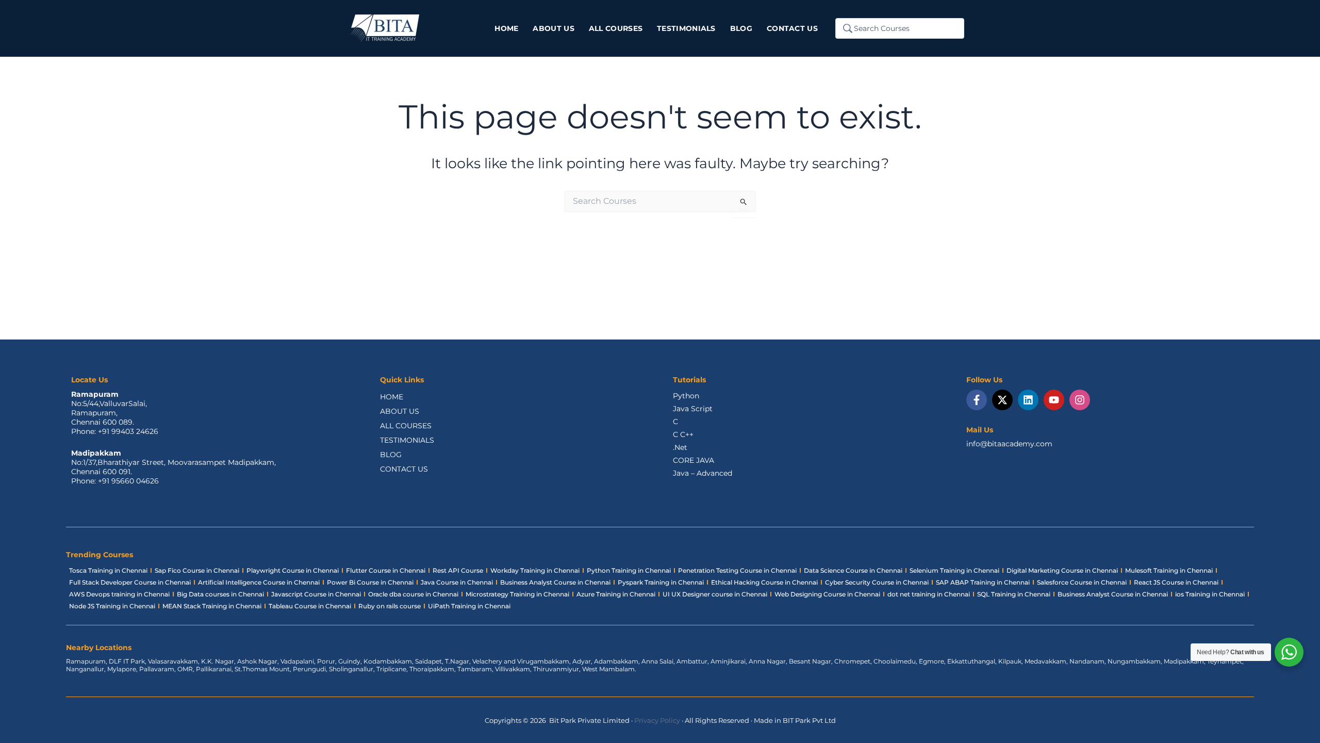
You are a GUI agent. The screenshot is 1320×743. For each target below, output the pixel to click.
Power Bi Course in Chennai (370, 582)
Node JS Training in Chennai (112, 606)
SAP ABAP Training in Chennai (983, 582)
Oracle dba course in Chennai (413, 594)
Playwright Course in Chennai (292, 570)
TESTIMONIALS (407, 440)
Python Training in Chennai (629, 570)
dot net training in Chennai (928, 594)
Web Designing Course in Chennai (827, 594)
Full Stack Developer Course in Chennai (130, 582)
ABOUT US (399, 411)
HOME (391, 396)
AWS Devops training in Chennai (119, 594)
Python (686, 395)
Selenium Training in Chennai (954, 570)
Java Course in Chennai (457, 582)
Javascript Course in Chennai (316, 594)
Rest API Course (458, 570)
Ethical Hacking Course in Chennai (764, 582)
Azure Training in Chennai (615, 594)
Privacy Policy (657, 720)
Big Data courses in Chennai (220, 594)
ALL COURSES (406, 425)
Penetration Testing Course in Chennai (737, 570)
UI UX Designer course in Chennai (715, 594)
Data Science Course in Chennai (853, 570)
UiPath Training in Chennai (469, 606)
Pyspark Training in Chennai (661, 582)
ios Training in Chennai (1210, 594)
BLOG (391, 454)
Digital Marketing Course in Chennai (1062, 570)
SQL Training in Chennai (1013, 594)
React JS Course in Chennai (1176, 582)
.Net (680, 447)
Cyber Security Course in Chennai (877, 582)
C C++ (683, 434)
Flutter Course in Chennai (385, 570)
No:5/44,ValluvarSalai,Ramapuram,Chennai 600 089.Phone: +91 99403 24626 (114, 417)
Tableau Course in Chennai (310, 606)
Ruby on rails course (389, 606)
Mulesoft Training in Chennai (1169, 570)
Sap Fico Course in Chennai (197, 570)
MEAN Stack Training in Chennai (211, 606)
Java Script (693, 408)
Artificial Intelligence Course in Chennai (259, 582)
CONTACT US (404, 469)
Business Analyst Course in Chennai (555, 582)
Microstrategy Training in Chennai (517, 594)
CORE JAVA (693, 460)
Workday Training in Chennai (535, 570)
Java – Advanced (702, 473)
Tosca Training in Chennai (108, 570)
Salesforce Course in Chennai (1082, 582)
